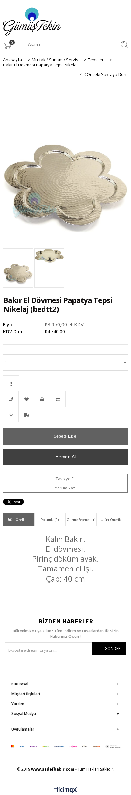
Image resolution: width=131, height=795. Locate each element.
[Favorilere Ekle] (26, 399)
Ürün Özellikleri (18, 519)
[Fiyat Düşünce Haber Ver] (11, 414)
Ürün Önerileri (112, 519)
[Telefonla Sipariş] (11, 399)
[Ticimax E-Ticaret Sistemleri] (65, 790)
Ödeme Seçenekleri (81, 519)
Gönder (113, 648)
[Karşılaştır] (65, 399)
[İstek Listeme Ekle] (42, 399)
